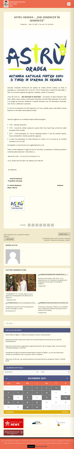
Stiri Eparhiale (49, 24)
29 (27, 407)
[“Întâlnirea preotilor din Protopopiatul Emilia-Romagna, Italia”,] (21, 303)
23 (37, 402)
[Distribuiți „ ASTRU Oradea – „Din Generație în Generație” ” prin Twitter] (33, 225)
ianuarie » (65, 412)
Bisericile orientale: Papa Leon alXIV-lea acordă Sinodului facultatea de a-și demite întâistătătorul (34, 340)
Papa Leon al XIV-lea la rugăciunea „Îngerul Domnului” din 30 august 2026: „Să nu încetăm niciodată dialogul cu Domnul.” (36, 347)
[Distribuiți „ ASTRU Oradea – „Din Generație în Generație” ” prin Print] (52, 225)
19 (65, 397)
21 (18, 402)
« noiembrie (9, 412)
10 (46, 393)
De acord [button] (31, 446)
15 (27, 397)
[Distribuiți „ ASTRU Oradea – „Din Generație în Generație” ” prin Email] (48, 225)
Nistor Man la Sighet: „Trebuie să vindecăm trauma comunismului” (28, 335)
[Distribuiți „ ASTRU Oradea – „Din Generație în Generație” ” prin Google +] (37, 225)
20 (8, 402)
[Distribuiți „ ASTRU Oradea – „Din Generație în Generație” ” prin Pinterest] (41, 225)
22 (27, 402)
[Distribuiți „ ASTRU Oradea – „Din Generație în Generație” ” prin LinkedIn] (45, 225)
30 (37, 407)
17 (46, 397)
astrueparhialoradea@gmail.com (30, 156)
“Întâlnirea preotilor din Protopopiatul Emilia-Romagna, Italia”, (20, 307)
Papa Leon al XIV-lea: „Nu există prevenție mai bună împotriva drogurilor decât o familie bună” (35, 360)
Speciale (41, 24)
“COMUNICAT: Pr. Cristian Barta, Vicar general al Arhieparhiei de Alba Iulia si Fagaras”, (19, 295)
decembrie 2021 (37, 378)
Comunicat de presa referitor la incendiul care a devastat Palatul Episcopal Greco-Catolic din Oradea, (53, 308)
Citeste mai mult (41, 446)
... (27, 24)
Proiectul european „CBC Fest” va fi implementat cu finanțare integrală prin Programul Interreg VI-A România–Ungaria (52, 281)
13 (8, 397)
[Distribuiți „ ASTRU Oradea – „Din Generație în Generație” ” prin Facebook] (29, 225)
